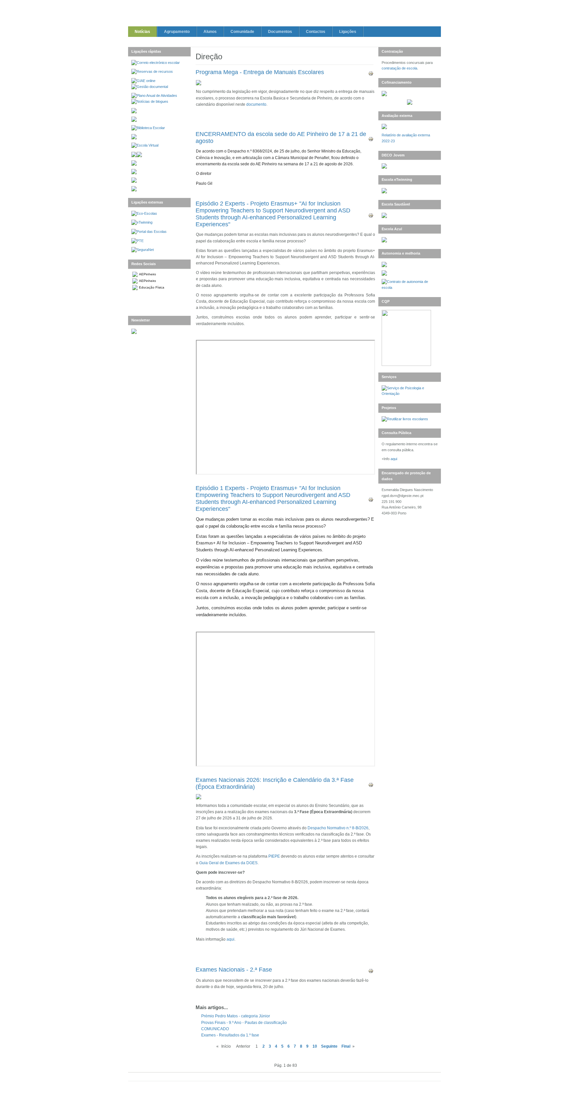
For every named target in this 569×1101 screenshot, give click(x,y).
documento (256, 104)
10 (314, 1046)
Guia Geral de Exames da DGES (228, 863)
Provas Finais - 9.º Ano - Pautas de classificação (244, 1022)
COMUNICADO (215, 1029)
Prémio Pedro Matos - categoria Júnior (235, 1016)
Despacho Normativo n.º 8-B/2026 (338, 828)
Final (345, 1046)
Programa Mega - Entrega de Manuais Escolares (260, 72)
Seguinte (329, 1046)
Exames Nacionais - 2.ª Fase (234, 969)
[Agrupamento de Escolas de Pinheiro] (284, 14)
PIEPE (274, 856)
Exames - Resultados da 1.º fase (230, 1035)
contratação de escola (399, 68)
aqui (230, 939)
